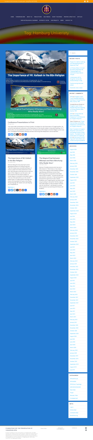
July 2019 (72, 370)
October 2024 (73, 208)
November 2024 (74, 205)
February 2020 (73, 350)
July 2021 (72, 305)
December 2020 (74, 325)
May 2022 (72, 286)
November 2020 (74, 328)
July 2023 (72, 247)
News (62, 20)
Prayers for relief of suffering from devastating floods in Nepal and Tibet (77, 63)
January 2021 (73, 322)
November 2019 (74, 358)
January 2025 (73, 199)
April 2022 (72, 289)
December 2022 (74, 266)
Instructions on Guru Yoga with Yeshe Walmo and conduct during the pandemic (77, 138)
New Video (73, 390)
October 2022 (73, 272)
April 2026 (72, 158)
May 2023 (72, 252)
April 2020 (72, 344)
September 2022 (74, 275)
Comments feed (74, 412)
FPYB (71, 96)
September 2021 (74, 303)
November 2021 (74, 300)
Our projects (55, 20)
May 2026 (72, 155)
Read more (10, 187)
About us (29, 16)
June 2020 (72, 342)
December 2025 (74, 169)
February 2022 (73, 294)
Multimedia (47, 16)
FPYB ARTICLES (74, 378)
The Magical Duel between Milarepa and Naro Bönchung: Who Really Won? (50, 160)
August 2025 (73, 180)
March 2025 (73, 194)
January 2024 (73, 233)
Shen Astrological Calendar (29, 20)
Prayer (72, 392)
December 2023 (74, 236)
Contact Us (74, 427)
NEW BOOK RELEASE (75, 387)
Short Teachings (57, 16)
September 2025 (74, 177)
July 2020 (72, 339)
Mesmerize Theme (17, 438)
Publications (38, 16)
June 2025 (72, 185)
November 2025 (74, 171)
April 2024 (72, 224)
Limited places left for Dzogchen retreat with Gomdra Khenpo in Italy (76, 79)
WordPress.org (74, 415)
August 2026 (73, 149)
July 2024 (72, 216)
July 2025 (72, 183)
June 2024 (72, 219)
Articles (79, 16)
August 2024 (73, 213)
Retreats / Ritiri (44, 20)
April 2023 (72, 255)
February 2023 (73, 261)
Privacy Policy (44, 428)
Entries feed (73, 410)
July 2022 (72, 280)
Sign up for (60, 427)
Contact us (68, 20)
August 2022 (73, 277)
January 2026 (73, 166)
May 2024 (72, 222)
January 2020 (73, 353)
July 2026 (72, 152)
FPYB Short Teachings (75, 384)
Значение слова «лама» (76, 88)
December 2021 (74, 297)
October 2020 (73, 330)
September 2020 (74, 333)
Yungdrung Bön (20, 16)
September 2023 (74, 244)
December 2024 (74, 202)
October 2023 (73, 241)
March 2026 (73, 160)
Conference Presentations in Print (21, 122)
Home (12, 16)
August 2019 (73, 367)
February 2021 (73, 319)
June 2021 (72, 308)
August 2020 (73, 336)
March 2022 (73, 291)
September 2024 (74, 211)
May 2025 (72, 188)
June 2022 (72, 283)
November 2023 (74, 238)
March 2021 (73, 317)
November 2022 (74, 269)
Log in (71, 407)
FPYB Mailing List (60, 429)
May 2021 (72, 311)
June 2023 (72, 250)
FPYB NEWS (73, 381)
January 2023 (73, 264)
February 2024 (73, 230)
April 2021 (72, 314)
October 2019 (73, 361)
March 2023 (73, 258)
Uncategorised (74, 398)
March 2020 (73, 347)
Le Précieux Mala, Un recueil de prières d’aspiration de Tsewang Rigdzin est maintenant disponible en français (77, 71)
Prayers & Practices (70, 16)
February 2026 (73, 163)
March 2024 (73, 227)
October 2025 (73, 174)
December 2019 (74, 356)
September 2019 (74, 364)
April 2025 (72, 191)
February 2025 (73, 197)
